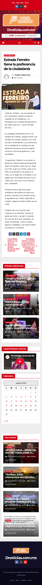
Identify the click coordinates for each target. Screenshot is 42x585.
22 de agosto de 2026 (16, 481)
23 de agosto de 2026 (16, 456)
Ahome (8, 520)
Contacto (23, 580)
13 (21, 401)
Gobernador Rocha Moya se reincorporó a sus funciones (19, 501)
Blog (17, 580)
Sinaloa (8, 496)
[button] (35, 43)
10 (6, 401)
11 (11, 401)
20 (21, 406)
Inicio (30, 580)
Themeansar (21, 575)
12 (16, 401)
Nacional (9, 471)
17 (6, 406)
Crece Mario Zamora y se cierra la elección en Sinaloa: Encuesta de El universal (13, 245)
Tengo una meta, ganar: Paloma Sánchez (20, 280)
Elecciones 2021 (9, 55)
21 (26, 406)
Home (12, 580)
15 (31, 401)
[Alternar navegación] (19, 42)
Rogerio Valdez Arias (22, 75)
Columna (9, 447)
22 (31, 406)
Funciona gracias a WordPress (13, 572)
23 (36, 406)
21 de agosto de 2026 (16, 505)
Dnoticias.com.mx (21, 30)
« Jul (6, 421)
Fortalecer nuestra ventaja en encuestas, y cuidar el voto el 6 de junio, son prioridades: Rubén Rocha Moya (28, 246)
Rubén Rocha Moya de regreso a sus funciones (20, 525)
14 (26, 401)
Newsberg (33, 572)
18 (11, 406)
